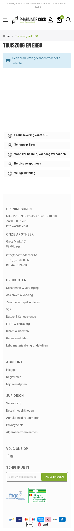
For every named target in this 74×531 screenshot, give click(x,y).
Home (6, 36)
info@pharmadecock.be (21, 255)
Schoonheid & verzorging (22, 287)
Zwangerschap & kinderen (23, 302)
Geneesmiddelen (17, 338)
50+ (8, 309)
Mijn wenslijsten (16, 384)
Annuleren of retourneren (22, 417)
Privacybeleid (14, 425)
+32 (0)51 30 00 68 (18, 260)
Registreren (13, 377)
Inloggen (11, 369)
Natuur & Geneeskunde (21, 316)
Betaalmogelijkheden (20, 410)
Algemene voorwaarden (22, 432)
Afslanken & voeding (19, 295)
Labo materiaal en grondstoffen (27, 345)
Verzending (13, 403)
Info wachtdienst (17, 226)
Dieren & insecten (17, 331)
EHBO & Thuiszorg (18, 324)
